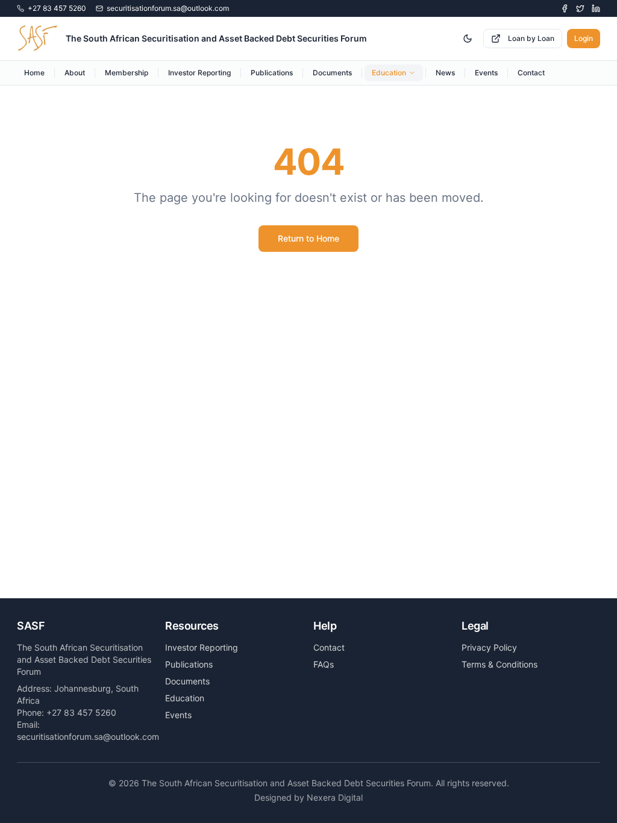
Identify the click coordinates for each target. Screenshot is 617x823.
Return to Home (308, 238)
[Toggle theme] (467, 38)
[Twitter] (580, 8)
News (445, 72)
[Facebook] (564, 8)
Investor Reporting (199, 72)
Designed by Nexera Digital (308, 797)
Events (486, 72)
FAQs (323, 664)
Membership (126, 72)
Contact (531, 72)
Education (389, 72)
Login (583, 38)
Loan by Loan (531, 38)
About (74, 72)
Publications (272, 72)
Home (34, 72)
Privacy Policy (489, 647)
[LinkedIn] (596, 8)
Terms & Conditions (499, 664)
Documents (332, 72)
